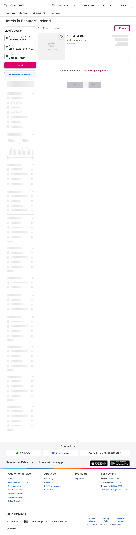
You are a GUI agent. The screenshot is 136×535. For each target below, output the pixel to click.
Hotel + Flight (42, 13)
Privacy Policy (106, 520)
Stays (12, 13)
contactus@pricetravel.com (117, 490)
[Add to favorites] (61, 36)
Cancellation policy (121, 520)
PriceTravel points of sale (18, 482)
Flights (25, 13)
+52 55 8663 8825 (114, 486)
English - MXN (62, 5)
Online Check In (14, 501)
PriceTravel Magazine (52, 486)
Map (124, 28)
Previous (76, 85)
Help (75, 5)
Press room (48, 482)
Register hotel (80, 479)
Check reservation (15, 490)
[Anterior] (42, 46)
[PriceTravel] (16, 5)
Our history (48, 479)
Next (93, 85)
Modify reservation (15, 494)
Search (20, 65)
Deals (57, 13)
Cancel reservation (15, 497)
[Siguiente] (60, 46)
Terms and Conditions (90, 520)
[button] (20, 38)
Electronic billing (14, 486)
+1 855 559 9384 (119, 482)
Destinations (49, 490)
